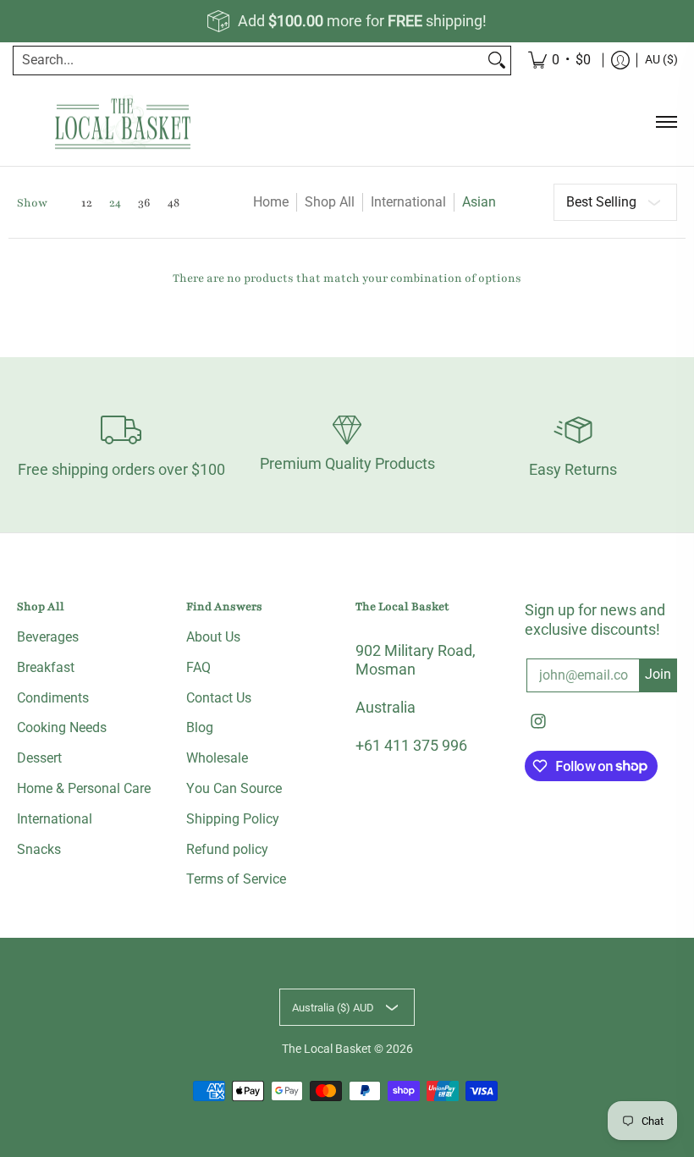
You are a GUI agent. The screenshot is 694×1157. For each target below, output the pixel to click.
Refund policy (227, 849)
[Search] (496, 60)
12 (86, 203)
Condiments (53, 698)
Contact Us (218, 698)
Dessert (39, 758)
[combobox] (248, 60)
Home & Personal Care (84, 788)
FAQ (198, 667)
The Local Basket (327, 1048)
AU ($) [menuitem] (661, 59)
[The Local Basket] (123, 122)
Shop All (330, 202)
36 (144, 203)
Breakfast (45, 667)
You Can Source (234, 788)
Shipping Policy (232, 819)
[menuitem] (620, 60)
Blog (199, 727)
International (408, 202)
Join (658, 674)
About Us (213, 637)
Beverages (48, 637)
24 (115, 203)
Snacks (39, 849)
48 (173, 203)
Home (271, 202)
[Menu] (665, 122)
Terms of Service (236, 879)
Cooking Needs (62, 727)
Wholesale (217, 758)
